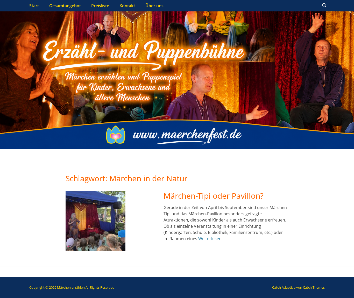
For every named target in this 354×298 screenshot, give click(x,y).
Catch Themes (314, 287)
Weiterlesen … (212, 238)
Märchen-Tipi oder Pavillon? (214, 195)
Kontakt (127, 6)
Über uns (154, 6)
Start (34, 6)
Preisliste (100, 6)
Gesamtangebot (65, 6)
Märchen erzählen (71, 287)
